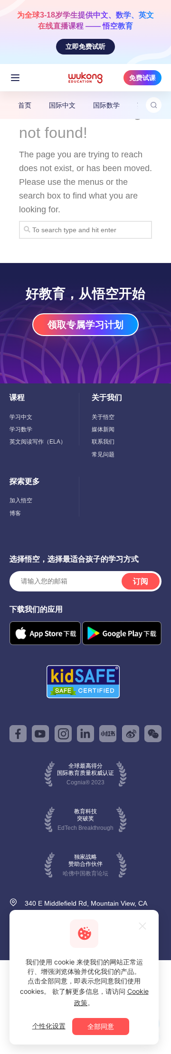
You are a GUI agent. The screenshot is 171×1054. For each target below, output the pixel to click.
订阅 (140, 581)
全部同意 (100, 1026)
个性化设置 (49, 1026)
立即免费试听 (85, 46)
